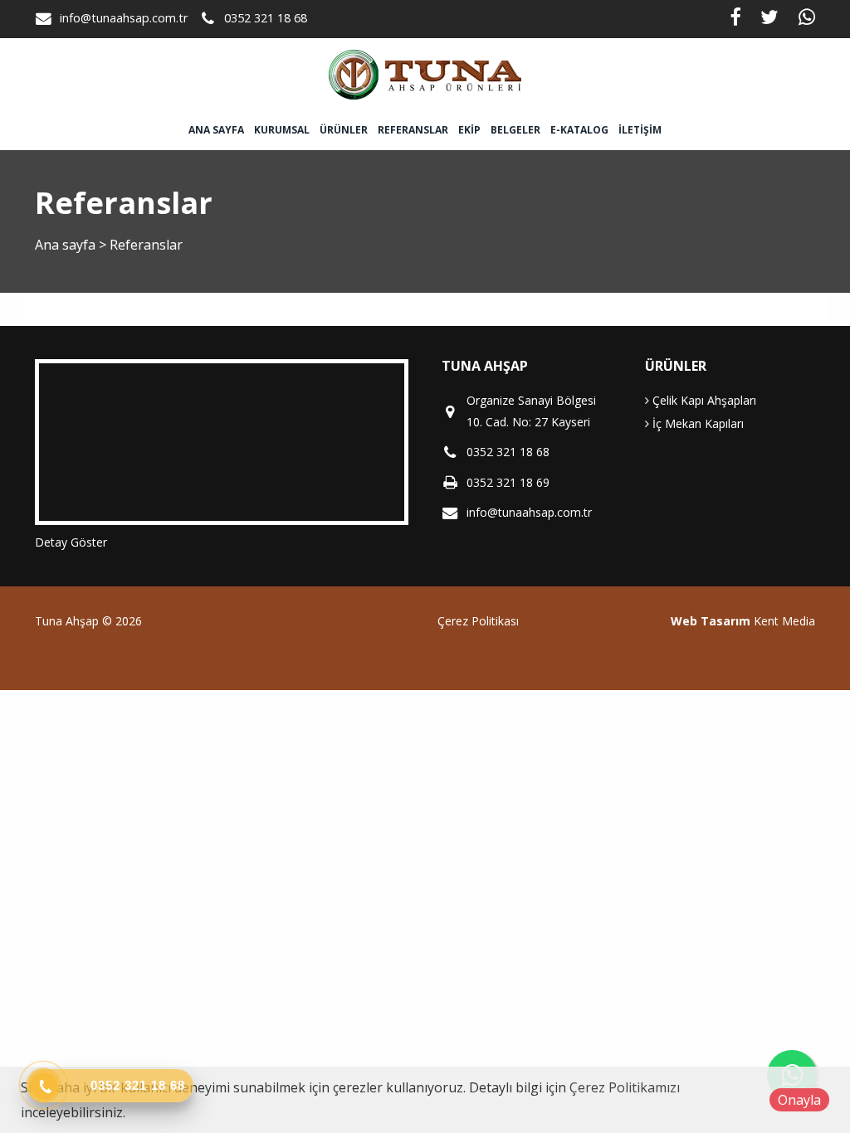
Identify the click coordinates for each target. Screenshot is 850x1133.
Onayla (799, 1100)
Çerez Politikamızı (624, 1087)
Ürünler (344, 130)
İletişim (640, 130)
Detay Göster (71, 542)
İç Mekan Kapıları (696, 423)
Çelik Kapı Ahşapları (702, 400)
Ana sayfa (216, 130)
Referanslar (413, 130)
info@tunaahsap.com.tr (124, 18)
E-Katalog (579, 130)
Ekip (469, 130)
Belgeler (515, 130)
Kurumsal (282, 130)
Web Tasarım (710, 621)
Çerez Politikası (478, 621)
